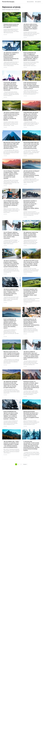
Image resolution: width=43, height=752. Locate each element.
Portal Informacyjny (8, 1)
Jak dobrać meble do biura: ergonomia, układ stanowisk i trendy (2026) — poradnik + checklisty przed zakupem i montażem (30, 27)
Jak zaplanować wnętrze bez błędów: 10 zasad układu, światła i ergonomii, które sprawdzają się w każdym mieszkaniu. (30, 235)
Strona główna (38, 1)
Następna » (25, 464)
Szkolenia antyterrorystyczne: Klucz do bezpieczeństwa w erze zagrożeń (11, 26)
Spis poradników (30, 1)
